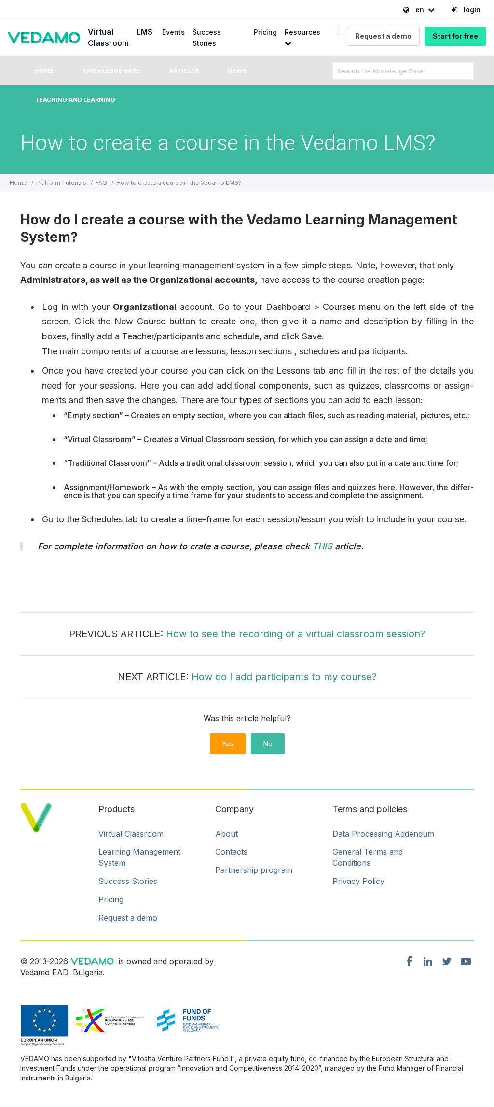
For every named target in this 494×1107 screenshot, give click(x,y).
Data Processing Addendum (383, 834)
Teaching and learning (75, 99)
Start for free (455, 36)
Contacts (231, 851)
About (226, 834)
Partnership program (253, 870)
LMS (144, 32)
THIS (323, 546)
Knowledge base (111, 70)
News (237, 70)
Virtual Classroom (131, 834)
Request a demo (383, 36)
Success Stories (127, 881)
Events (173, 32)
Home (44, 70)
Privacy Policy (358, 881)
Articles (184, 70)
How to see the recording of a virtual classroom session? (295, 634)
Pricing (265, 32)
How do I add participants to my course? (284, 677)
